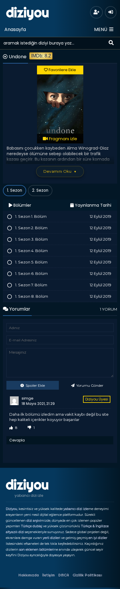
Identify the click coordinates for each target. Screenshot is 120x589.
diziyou (27, 12)
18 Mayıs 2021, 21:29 (38, 403)
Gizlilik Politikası (87, 575)
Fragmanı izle (62, 139)
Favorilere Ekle (62, 70)
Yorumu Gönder (89, 385)
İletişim (48, 575)
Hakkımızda (28, 575)
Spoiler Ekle (35, 385)
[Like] (11, 427)
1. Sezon (14, 190)
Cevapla (17, 440)
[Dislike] (29, 427)
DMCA (63, 575)
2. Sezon (40, 190)
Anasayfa (15, 29)
